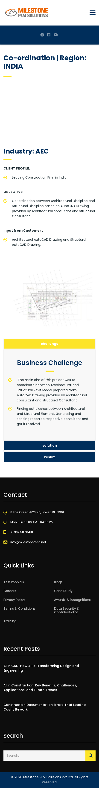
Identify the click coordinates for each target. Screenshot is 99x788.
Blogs (58, 582)
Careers (9, 591)
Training (9, 621)
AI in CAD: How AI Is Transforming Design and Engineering (41, 668)
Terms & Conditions (19, 608)
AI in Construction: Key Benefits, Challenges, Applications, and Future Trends (40, 687)
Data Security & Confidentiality (66, 610)
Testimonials (13, 582)
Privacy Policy (14, 600)
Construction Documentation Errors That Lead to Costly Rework (44, 707)
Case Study (63, 591)
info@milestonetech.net (28, 542)
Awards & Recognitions (72, 600)
